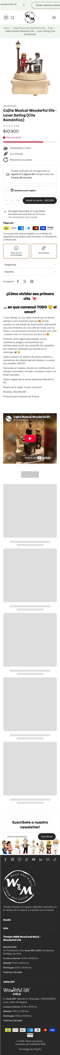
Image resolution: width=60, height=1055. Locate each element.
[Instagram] (19, 859)
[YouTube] (33, 859)
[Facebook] (5, 859)
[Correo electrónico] (47, 859)
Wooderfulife (9, 105)
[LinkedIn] (40, 859)
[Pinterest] (12, 859)
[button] (40, 200)
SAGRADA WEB (37, 1044)
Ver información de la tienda (22, 217)
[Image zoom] (30, 68)
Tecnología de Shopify (30, 1048)
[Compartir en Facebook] (17, 281)
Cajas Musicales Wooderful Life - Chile (33, 28)
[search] (12, 17)
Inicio (6, 28)
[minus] (6, 200)
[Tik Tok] (26, 859)
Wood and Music (34, 1040)
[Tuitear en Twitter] (24, 281)
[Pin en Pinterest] (31, 281)
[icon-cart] (53, 17)
